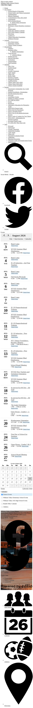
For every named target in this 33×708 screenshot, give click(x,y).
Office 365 (11, 74)
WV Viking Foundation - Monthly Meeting (20, 342)
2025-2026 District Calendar (16, 32)
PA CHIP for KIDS (13, 100)
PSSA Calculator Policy (15, 111)
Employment (11, 29)
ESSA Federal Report (14, 21)
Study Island (11, 72)
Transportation (12, 61)
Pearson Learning (13, 77)
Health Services (12, 56)
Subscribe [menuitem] (28, 239)
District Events (7, 494)
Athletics (10, 48)
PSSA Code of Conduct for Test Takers (19, 116)
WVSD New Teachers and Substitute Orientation (20, 373)
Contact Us (11, 35)
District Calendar (9, 580)
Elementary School (13, 43)
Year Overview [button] (18, 239)
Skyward (10, 69)
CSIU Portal (11, 132)
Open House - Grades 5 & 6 (21, 444)
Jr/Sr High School (13, 42)
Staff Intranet (12, 142)
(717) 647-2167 (5, 514)
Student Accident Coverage (16, 98)
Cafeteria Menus (16, 55)
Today (3, 489)
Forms (10, 102)
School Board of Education (16, 11)
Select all (29, 509)
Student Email (12, 68)
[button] (7, 9)
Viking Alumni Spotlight (15, 85)
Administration (12, 14)
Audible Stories (12, 81)
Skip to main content (7, 1)
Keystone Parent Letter (14, 121)
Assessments (11, 19)
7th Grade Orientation (18, 405)
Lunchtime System (13, 97)
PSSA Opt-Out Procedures (16, 110)
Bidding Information (18, 51)
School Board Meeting (19, 365)
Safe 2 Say (11, 66)
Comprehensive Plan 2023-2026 (17, 18)
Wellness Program (13, 39)
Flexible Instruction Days (15, 93)
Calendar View (27, 489)
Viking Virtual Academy (15, 45)
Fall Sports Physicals (18, 277)
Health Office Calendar (10, 503)
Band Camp (15, 244)
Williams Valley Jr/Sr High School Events (15, 500)
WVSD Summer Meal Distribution (19, 250)
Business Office (12, 50)
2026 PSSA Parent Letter (15, 108)
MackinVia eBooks (13, 79)
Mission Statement (13, 16)
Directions (11, 34)
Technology (11, 60)
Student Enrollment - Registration (17, 92)
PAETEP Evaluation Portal (16, 136)
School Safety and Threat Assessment (19, 13)
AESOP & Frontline (14, 131)
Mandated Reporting (14, 139)
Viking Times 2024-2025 (15, 84)
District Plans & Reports (19, 22)
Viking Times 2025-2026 (15, 82)
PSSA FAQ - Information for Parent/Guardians (16, 118)
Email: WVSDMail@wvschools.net (13, 515)
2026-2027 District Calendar (16, 30)
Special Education (13, 58)
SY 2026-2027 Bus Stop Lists (16, 123)
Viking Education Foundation (16, 37)
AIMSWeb (11, 137)
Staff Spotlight (12, 63)
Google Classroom (13, 71)
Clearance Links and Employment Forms (20, 140)
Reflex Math (11, 76)
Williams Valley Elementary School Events (15, 497)
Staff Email (11, 127)
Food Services (12, 53)
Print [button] (10, 239)
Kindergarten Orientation (20, 420)
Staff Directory (12, 24)
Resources (11, 103)
